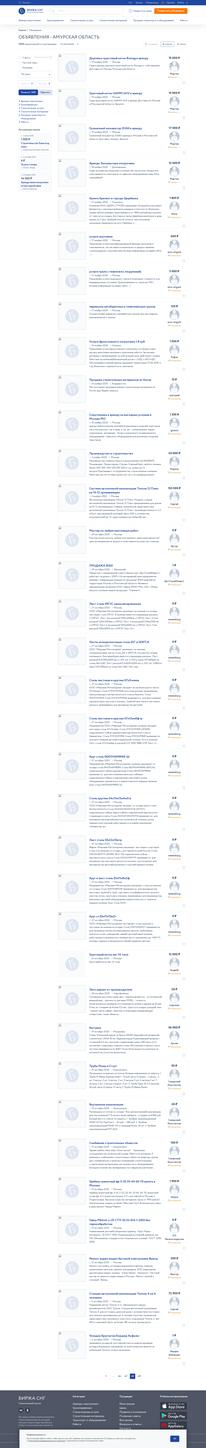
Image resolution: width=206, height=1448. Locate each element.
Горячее (170, 2)
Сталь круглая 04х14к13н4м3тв (110, 798)
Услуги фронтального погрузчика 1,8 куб (117, 342)
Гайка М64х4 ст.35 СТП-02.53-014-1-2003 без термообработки (119, 1222)
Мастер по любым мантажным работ (114, 531)
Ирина (174, 1197)
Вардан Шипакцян (174, 1353)
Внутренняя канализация (106, 1105)
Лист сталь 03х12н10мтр (105, 840)
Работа (183, 20)
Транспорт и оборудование (89, 1420)
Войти (180, 2)
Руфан (174, 357)
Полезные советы (130, 1416)
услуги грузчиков (101, 237)
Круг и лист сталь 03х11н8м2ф (109, 878)
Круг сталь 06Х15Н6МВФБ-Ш (109, 757)
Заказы (139, 2)
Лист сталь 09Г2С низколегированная (115, 604)
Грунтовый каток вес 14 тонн (108, 955)
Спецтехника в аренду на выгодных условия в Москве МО (120, 417)
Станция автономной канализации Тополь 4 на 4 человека (122, 1296)
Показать (28, 92)
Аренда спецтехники (30, 20)
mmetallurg (174, 619)
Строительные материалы (113, 20)
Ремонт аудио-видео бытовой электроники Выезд (123, 1259)
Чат (130, 2)
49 (139, 1376)
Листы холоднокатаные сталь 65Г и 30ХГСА (119, 642)
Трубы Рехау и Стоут (103, 1066)
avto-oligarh (174, 252)
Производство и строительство (111, 454)
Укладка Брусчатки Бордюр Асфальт (114, 1336)
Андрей (174, 970)
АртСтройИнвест (174, 581)
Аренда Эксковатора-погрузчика (112, 163)
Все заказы (126, 1420)
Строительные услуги (81, 20)
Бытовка (95, 1028)
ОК (174, 1438)
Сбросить (45, 92)
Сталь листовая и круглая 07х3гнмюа (114, 680)
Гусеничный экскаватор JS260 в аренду (115, 128)
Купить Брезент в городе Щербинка (113, 198)
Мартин (174, 74)
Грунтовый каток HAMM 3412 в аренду (115, 93)
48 (132, 1376)
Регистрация (127, 1404)
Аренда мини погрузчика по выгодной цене (34, 184)
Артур (174, 546)
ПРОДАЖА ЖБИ (101, 566)
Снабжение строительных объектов (113, 1143)
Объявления (152, 2)
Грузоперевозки (55, 20)
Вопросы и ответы (130, 1424)
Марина (174, 469)
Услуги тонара (29, 164)
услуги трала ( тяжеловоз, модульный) (115, 272)
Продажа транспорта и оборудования (153, 20)
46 (119, 1376)
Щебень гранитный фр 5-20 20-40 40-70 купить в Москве (122, 1184)
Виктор (174, 1274)
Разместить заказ (142, 11)
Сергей (174, 504)
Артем (174, 1043)
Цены (122, 1408)
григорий (174, 395)
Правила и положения (132, 1412)
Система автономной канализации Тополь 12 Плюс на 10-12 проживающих (124, 491)
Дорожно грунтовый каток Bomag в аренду (118, 58)
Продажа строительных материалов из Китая (120, 380)
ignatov (174, 430)
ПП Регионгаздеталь (174, 1237)
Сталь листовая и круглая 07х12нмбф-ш (115, 719)
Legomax (174, 1005)
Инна (174, 214)
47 (126, 1376)
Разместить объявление (170, 11)
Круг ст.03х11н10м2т (102, 917)
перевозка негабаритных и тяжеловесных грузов (122, 307)
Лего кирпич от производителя (110, 990)
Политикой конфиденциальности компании (46, 1441)
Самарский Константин (174, 1083)
